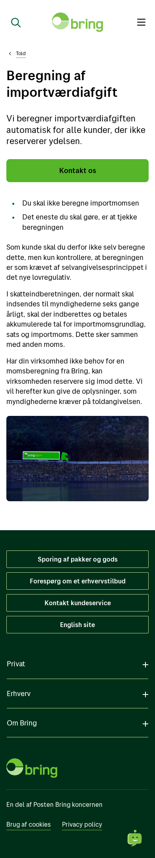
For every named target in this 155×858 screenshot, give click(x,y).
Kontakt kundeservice (78, 603)
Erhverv (19, 693)
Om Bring (22, 722)
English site (77, 625)
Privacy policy (82, 824)
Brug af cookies (28, 824)
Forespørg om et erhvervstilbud (78, 581)
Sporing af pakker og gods (78, 559)
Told (21, 53)
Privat (16, 663)
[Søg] (12, 22)
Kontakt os (77, 170)
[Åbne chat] (135, 838)
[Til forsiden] (77, 22)
